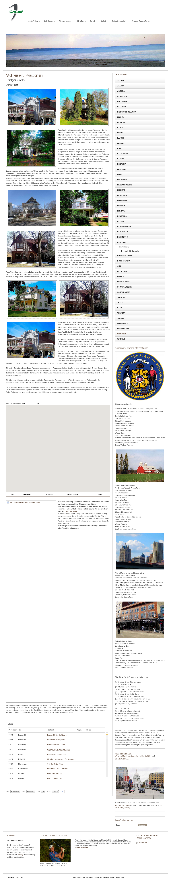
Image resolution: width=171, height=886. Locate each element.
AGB (112, 877)
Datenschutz (119, 877)
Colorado (122, 101)
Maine (120, 174)
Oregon (120, 277)
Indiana (120, 143)
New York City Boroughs (130, 251)
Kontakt (97, 877)
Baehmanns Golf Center (56, 745)
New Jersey (122, 232)
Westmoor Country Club (56, 740)
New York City (124, 247)
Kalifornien (122, 154)
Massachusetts (124, 185)
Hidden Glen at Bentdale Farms (58, 749)
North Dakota (123, 261)
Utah (119, 308)
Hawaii (120, 128)
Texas (120, 303)
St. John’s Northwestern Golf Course (60, 759)
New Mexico (122, 237)
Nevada (120, 221)
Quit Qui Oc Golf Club (55, 764)
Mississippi (122, 200)
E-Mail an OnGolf (71, 511)
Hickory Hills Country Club (56, 754)
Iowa (119, 148)
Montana (121, 211)
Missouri (121, 206)
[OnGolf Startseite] (16, 21)
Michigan (121, 190)
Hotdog (20, 855)
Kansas (120, 159)
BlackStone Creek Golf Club (57, 769)
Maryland (122, 180)
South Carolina (124, 287)
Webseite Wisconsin (122, 805)
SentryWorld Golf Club (123, 754)
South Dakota (123, 292)
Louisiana (121, 169)
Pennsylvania (123, 282)
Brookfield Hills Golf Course (57, 735)
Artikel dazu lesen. (82, 847)
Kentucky (121, 164)
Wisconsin (122, 334)
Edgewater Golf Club (54, 774)
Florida (120, 117)
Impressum (105, 877)
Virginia (120, 318)
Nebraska (122, 216)
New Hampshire (124, 227)
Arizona (121, 91)
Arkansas (122, 96)
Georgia (121, 122)
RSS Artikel (143, 843)
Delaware (121, 107)
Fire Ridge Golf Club (54, 778)
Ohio (119, 266)
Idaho (120, 133)
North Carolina (124, 256)
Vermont (121, 313)
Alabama (121, 81)
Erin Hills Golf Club (122, 758)
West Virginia (123, 329)
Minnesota (122, 195)
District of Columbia (126, 112)
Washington (122, 323)
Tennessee (122, 297)
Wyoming (121, 339)
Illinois (120, 138)
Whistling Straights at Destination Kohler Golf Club (133, 756)
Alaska (120, 86)
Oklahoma (122, 271)
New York (121, 242)
